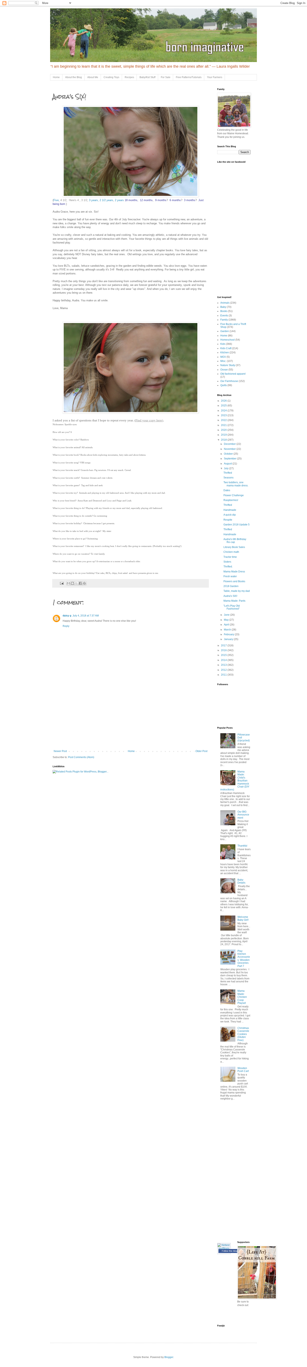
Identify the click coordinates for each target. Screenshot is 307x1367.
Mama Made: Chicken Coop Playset (242, 996)
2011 (224, 674)
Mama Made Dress (234, 571)
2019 (224, 434)
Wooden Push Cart (243, 1070)
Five (56, 200)
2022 (224, 420)
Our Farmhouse (229, 381)
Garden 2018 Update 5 (236, 524)
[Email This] (68, 583)
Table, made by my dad (236, 591)
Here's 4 (74, 200)
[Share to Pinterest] (84, 583)
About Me (92, 77)
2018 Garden (230, 586)
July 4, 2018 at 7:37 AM (85, 615)
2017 (224, 645)
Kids (222, 343)
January (229, 639)
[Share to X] (76, 583)
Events (224, 315)
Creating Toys (111, 77)
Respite (227, 519)
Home (56, 77)
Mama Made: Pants (234, 600)
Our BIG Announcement (243, 814)
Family (224, 319)
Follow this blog (229, 1251)
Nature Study (227, 365)
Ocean (224, 369)
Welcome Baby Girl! (243, 918)
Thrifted (227, 472)
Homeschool (227, 339)
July (226, 468)
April (227, 624)
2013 (224, 664)
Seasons (228, 477)
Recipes (129, 77)
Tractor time (230, 556)
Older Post (201, 751)
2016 (224, 650)
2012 (224, 669)
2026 (224, 400)
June (227, 614)
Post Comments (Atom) (81, 757)
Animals (225, 302)
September (230, 458)
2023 (224, 415)
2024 (224, 410)
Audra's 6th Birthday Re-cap (234, 541)
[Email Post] (61, 583)
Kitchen (224, 352)
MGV (223, 356)
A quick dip (229, 514)
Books (223, 311)
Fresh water (230, 576)
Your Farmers (214, 77)
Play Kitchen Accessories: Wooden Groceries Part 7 (243, 959)
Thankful (242, 845)
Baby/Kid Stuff (147, 77)
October (228, 453)
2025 (224, 405)
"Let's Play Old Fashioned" (231, 607)
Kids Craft (225, 348)
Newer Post (60, 751)
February (229, 634)
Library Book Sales (234, 547)
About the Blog (73, 77)
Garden (224, 331)
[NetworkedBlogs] (224, 1248)
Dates (226, 490)
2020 (224, 430)
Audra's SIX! (230, 596)
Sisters (227, 561)
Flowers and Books (234, 581)
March (228, 629)
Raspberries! (230, 500)
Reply (66, 626)
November (230, 449)
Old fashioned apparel (233, 373)
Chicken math (231, 551)
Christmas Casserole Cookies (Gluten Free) (243, 1034)
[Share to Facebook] (80, 583)
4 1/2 (63, 200)
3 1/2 (84, 200)
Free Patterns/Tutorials (189, 77)
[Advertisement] (130, 718)
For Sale (165, 77)
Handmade (229, 510)
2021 (224, 425)
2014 (224, 660)
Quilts (223, 385)
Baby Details (241, 881)
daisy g (67, 615)
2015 (224, 655)
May (226, 619)
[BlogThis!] (72, 583)
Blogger (168, 1357)
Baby (223, 307)
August (228, 463)
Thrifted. (228, 566)
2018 (224, 439)
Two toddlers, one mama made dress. (235, 484)
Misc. (223, 361)
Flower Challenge (233, 495)
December (230, 444)
